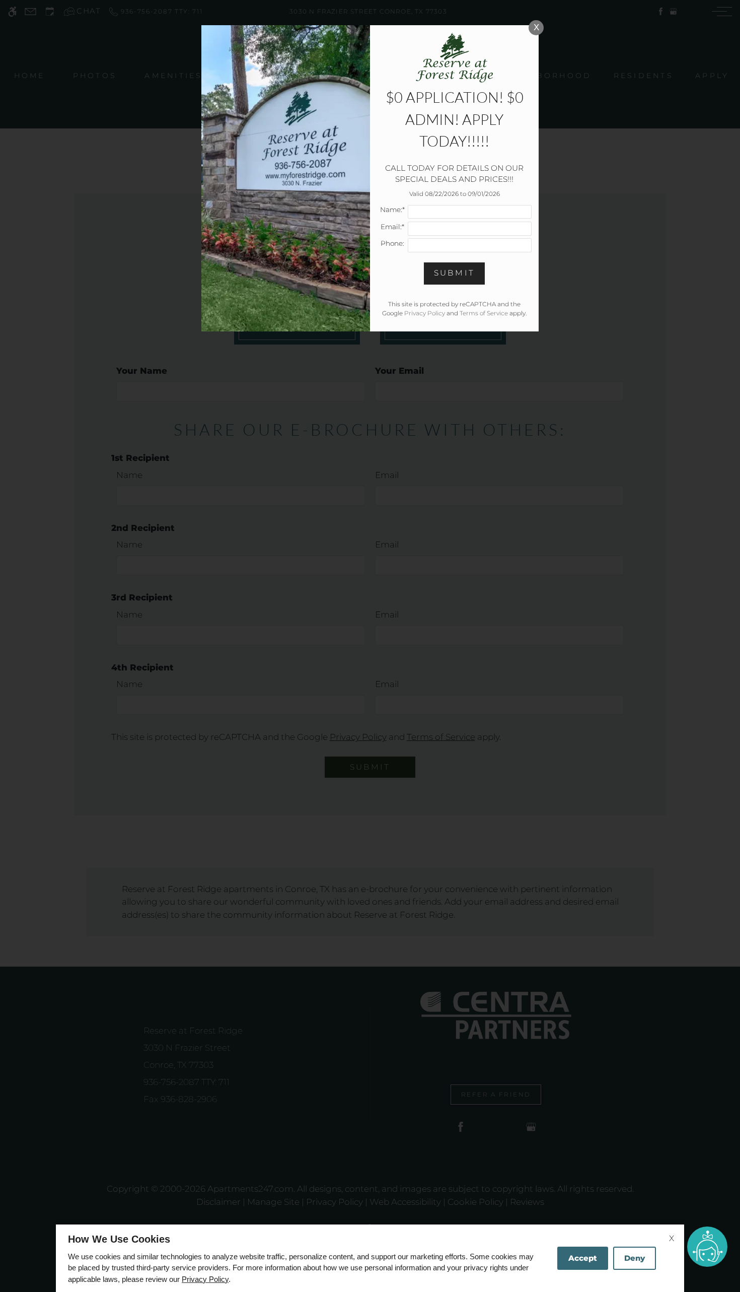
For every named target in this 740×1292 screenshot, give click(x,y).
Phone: (392, 243)
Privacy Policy (205, 1279)
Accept (582, 1258)
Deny (634, 1258)
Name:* (392, 210)
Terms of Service (484, 313)
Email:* (392, 227)
